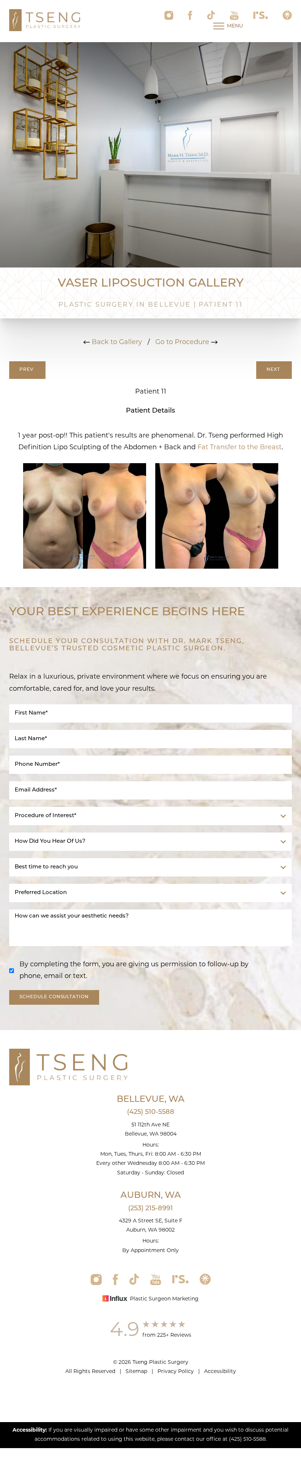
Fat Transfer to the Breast (239, 447)
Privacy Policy (175, 1371)
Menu (235, 26)
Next (274, 370)
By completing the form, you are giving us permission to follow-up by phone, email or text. (134, 971)
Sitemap (136, 1371)
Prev (27, 370)
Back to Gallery (116, 342)
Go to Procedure (183, 342)
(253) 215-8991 (150, 1209)
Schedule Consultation (54, 997)
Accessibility (220, 1371)
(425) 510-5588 (150, 1112)
